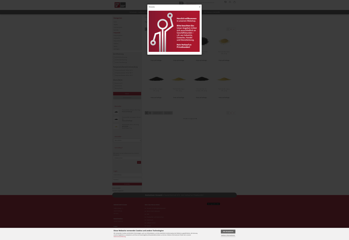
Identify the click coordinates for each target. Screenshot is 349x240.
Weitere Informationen (228, 235)
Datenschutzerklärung (120, 236)
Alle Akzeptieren (228, 231)
